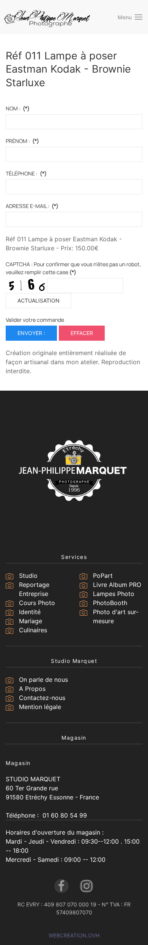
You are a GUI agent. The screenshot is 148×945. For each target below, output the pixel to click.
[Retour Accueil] (48, 17)
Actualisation (38, 300)
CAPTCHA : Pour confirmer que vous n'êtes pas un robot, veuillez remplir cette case (73, 268)
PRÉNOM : (22, 140)
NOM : (18, 108)
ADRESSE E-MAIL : (32, 205)
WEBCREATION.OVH (74, 935)
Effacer (82, 333)
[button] (130, 17)
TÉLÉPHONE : (26, 173)
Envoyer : (31, 333)
